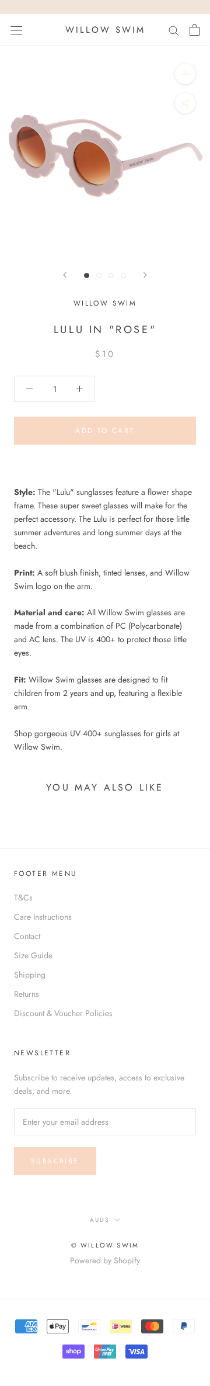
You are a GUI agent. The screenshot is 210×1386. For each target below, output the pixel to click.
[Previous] (64, 275)
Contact (27, 936)
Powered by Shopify (105, 1260)
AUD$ (100, 1219)
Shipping (30, 974)
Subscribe (55, 1161)
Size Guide (33, 955)
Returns (26, 994)
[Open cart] (195, 30)
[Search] (174, 30)
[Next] (145, 275)
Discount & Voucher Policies (63, 1013)
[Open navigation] (16, 29)
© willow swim (105, 1245)
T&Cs (23, 897)
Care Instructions (43, 917)
